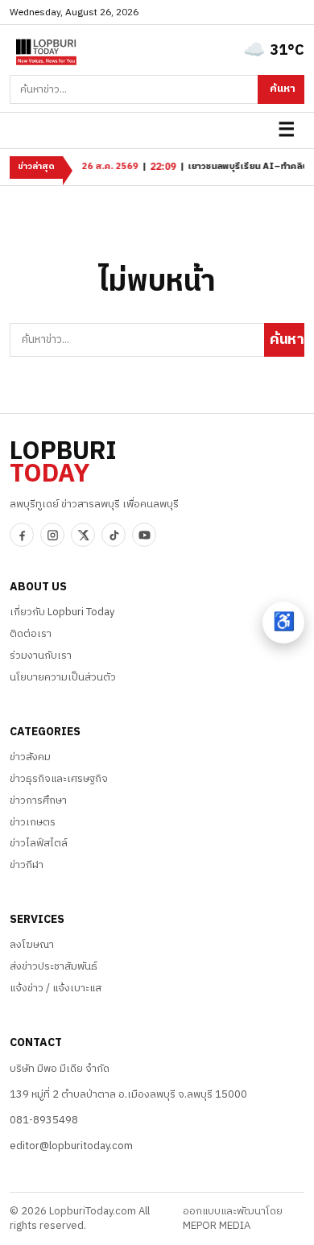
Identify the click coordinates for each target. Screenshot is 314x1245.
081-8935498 (44, 1120)
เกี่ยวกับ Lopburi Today (62, 612)
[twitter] (83, 535)
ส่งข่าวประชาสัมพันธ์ (53, 966)
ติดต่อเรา (31, 634)
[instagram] (52, 535)
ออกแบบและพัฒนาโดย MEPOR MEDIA (233, 1218)
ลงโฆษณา (32, 944)
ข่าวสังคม (30, 757)
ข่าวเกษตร (33, 822)
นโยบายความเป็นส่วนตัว (63, 677)
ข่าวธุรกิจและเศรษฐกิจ (59, 779)
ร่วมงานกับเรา (41, 655)
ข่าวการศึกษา (38, 800)
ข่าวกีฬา (26, 865)
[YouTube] (144, 535)
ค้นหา (282, 88)
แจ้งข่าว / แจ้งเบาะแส (55, 988)
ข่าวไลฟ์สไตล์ (39, 843)
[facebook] (22, 535)
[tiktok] (113, 535)
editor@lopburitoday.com (71, 1146)
